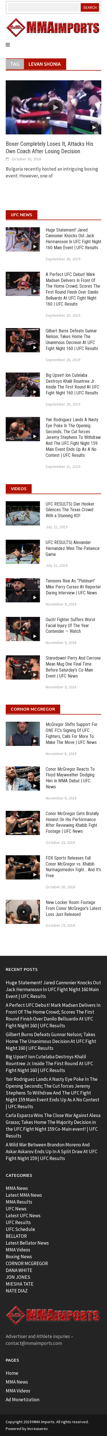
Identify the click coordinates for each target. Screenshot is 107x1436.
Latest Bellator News (27, 1243)
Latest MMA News (24, 1195)
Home (12, 1373)
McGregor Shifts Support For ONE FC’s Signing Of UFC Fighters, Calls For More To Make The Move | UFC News (72, 733)
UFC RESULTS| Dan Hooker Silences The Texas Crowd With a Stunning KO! (70, 510)
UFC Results (18, 1222)
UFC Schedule (20, 1229)
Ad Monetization (22, 1399)
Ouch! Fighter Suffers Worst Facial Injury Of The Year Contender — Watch (70, 625)
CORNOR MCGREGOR (27, 1263)
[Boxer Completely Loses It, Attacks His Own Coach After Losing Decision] (53, 107)
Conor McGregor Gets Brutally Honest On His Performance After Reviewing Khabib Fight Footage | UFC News (72, 822)
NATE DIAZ (17, 1291)
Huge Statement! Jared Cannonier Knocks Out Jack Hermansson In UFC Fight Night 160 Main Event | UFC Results (73, 238)
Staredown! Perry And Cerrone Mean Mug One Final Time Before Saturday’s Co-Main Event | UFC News (73, 666)
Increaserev (37, 1428)
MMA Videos (18, 1250)
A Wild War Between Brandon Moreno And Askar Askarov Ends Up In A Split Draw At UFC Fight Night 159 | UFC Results (51, 1151)
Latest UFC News (23, 1215)
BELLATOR (16, 1236)
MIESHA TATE (19, 1284)
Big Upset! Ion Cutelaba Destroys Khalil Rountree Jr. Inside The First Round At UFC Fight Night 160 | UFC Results (72, 384)
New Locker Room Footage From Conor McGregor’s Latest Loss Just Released (73, 908)
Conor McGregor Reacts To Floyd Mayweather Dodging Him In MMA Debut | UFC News (70, 777)
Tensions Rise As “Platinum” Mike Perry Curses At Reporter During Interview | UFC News (73, 587)
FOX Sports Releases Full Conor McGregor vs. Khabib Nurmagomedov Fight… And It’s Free (73, 866)
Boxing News (19, 1256)
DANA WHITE (19, 1270)
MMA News (17, 1188)
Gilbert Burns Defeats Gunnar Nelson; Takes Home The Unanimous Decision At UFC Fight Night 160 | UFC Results (72, 339)
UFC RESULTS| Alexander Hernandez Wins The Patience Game (73, 548)
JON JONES (18, 1277)
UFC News (16, 1209)
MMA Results (19, 1202)
